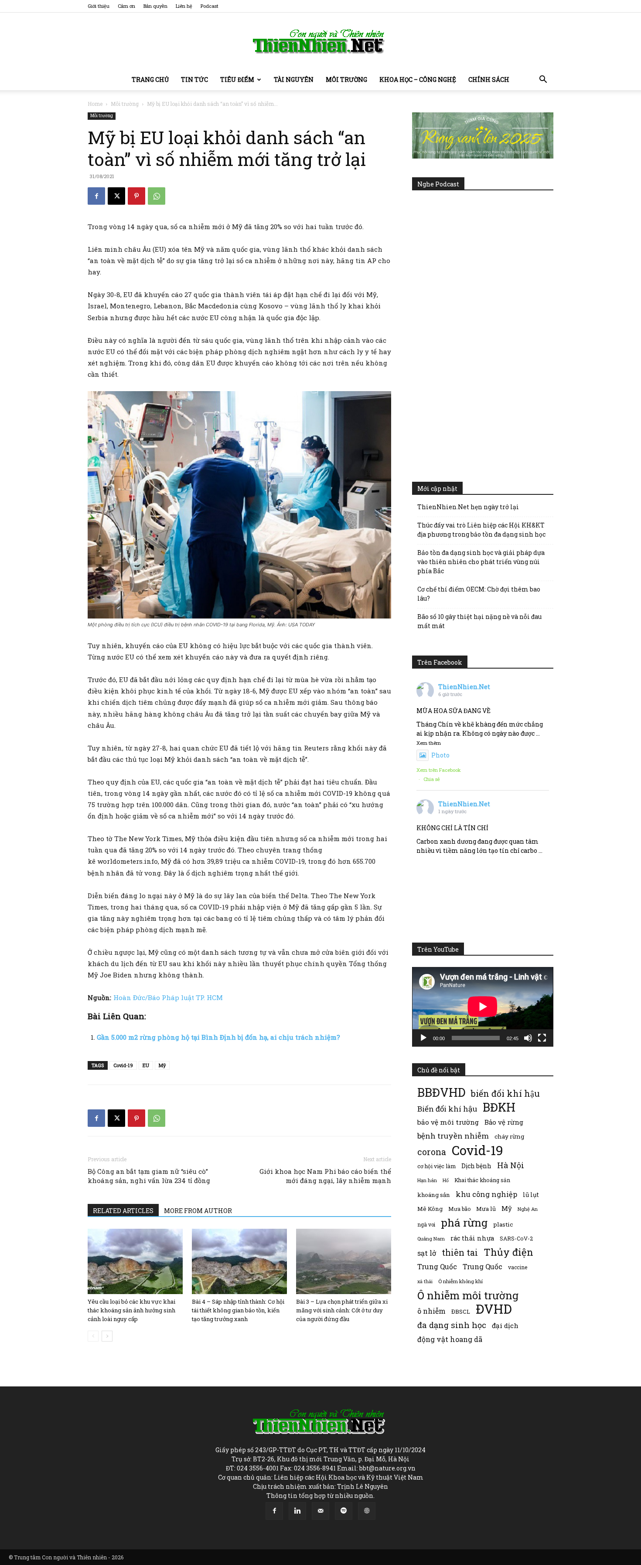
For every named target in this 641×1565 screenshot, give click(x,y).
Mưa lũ (486, 1209)
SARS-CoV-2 (516, 1238)
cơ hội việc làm (436, 1166)
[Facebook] (96, 196)
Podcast (209, 6)
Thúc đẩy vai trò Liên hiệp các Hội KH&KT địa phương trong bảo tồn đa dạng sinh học (481, 529)
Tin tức (194, 79)
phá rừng (464, 1222)
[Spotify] (343, 1511)
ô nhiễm (431, 1310)
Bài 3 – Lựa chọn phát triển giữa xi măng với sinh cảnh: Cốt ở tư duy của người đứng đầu (342, 1310)
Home (95, 103)
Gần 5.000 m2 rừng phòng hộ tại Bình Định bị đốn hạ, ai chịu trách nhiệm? (218, 1037)
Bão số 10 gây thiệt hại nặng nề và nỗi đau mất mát (479, 621)
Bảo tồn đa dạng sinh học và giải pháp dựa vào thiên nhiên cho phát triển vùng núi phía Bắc (481, 561)
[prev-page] (93, 1336)
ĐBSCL (460, 1311)
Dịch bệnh (476, 1166)
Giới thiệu (98, 6)
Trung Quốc (482, 1266)
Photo (440, 755)
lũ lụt (531, 1194)
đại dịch (505, 1325)
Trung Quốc (437, 1266)
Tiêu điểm (237, 79)
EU (146, 1065)
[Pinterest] (136, 196)
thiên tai (460, 1252)
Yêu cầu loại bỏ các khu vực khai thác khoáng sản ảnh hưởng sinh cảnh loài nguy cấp (131, 1310)
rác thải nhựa (472, 1238)
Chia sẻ (431, 779)
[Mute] (528, 1038)
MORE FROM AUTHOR (198, 1211)
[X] (116, 196)
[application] (482, 1006)
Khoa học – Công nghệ (417, 79)
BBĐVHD (441, 1092)
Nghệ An (528, 1209)
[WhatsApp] (156, 196)
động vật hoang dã (449, 1339)
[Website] (366, 1511)
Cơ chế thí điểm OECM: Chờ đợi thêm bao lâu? (478, 593)
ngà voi (426, 1224)
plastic (503, 1224)
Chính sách (488, 79)
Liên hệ (184, 6)
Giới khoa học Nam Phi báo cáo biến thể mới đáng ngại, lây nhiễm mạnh (325, 1176)
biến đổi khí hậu (505, 1093)
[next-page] (107, 1336)
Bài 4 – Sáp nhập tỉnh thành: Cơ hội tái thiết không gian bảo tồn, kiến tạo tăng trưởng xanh (238, 1310)
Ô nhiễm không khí (460, 1281)
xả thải (425, 1281)
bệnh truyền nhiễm (453, 1135)
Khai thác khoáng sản (482, 1179)
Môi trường (346, 79)
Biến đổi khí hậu (447, 1108)
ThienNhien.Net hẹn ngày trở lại (468, 507)
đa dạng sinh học (451, 1325)
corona (431, 1151)
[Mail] (320, 1511)
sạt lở (426, 1252)
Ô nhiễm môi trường (467, 1295)
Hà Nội (510, 1165)
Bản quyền (155, 6)
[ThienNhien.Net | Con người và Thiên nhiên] (320, 41)
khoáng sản (433, 1195)
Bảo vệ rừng (503, 1122)
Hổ (446, 1180)
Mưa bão (459, 1208)
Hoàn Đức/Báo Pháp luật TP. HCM (168, 997)
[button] (542, 80)
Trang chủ (150, 79)
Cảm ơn (126, 6)
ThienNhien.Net (464, 687)
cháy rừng (509, 1136)
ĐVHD (494, 1308)
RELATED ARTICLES (123, 1211)
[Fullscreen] (542, 1038)
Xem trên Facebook (438, 770)
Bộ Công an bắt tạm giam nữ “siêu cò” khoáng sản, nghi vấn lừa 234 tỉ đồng (149, 1176)
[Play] (423, 1038)
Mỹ (162, 1065)
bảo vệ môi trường (448, 1122)
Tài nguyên (294, 79)
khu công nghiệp (486, 1194)
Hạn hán (427, 1180)
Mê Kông (430, 1209)
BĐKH (499, 1107)
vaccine (517, 1267)
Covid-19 (123, 1065)
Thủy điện (508, 1252)
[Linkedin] (297, 1511)
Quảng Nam (431, 1238)
